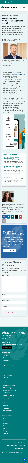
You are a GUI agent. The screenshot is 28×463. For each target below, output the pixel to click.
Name (4, 294)
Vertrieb (5, 428)
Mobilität (5, 423)
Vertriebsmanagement (16, 74)
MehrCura (6, 377)
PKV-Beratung (7, 388)
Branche (13, 40)
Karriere (5, 358)
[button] (20, 7)
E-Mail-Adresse (6, 300)
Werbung (5, 405)
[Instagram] (7, 342)
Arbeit (4, 418)
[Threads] (9, 342)
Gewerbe (5, 426)
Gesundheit (6, 421)
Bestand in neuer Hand (9, 390)
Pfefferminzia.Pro (7, 375)
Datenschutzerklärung (19, 448)
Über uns (5, 355)
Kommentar (6, 275)
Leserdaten (6, 363)
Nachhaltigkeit (7, 398)
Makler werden (7, 393)
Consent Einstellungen (19, 443)
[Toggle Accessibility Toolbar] (25, 460)
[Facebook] (3, 342)
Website (4, 306)
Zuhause (5, 433)
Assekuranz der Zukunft (9, 385)
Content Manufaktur (8, 365)
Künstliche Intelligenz (9, 395)
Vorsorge (5, 431)
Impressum (22, 445)
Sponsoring (6, 408)
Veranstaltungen (7, 410)
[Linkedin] (5, 342)
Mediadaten (6, 360)
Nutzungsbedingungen (12, 445)
